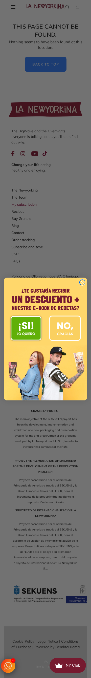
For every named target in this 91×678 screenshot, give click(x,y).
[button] (26, 328)
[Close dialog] (82, 282)
